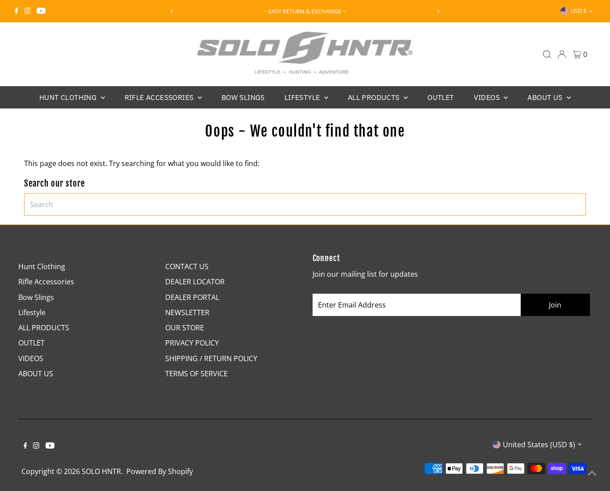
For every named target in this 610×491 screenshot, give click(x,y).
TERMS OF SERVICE (196, 374)
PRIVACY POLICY (192, 343)
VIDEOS (488, 97)
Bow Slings (243, 97)
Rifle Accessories (160, 97)
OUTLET (440, 97)
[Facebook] (17, 11)
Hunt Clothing (69, 97)
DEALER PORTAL (192, 297)
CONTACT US (187, 266)
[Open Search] (547, 54)
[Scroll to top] (592, 473)
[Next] (438, 11)
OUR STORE (184, 328)
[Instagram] (27, 11)
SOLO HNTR (101, 471)
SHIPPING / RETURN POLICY (211, 358)
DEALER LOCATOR (195, 282)
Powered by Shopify (159, 471)
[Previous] (172, 11)
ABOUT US (545, 97)
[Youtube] (41, 11)
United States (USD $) (539, 444)
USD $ (578, 11)
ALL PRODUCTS (374, 97)
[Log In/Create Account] (562, 54)
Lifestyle (303, 97)
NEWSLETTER (187, 312)
